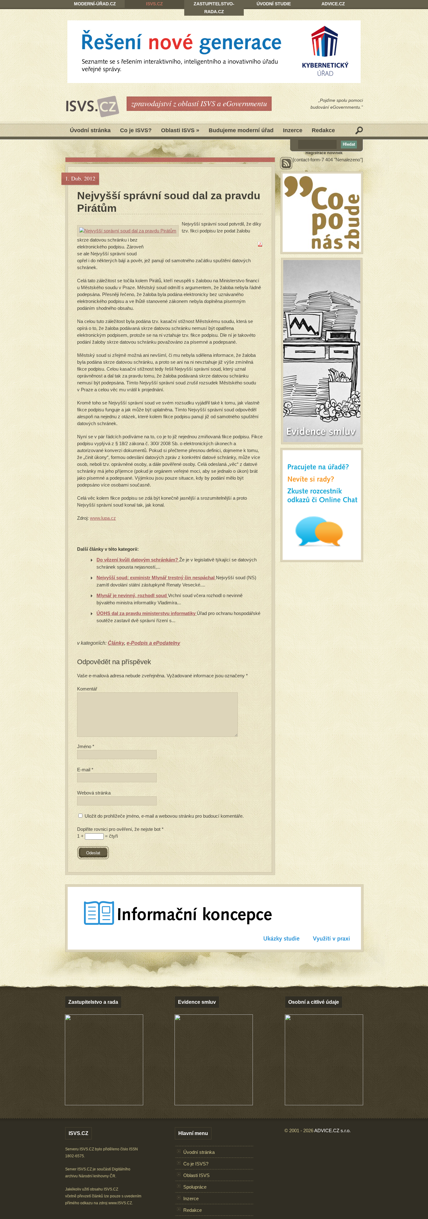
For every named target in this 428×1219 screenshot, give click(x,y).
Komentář (87, 688)
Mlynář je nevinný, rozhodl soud (132, 595)
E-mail (85, 769)
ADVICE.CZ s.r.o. (332, 1130)
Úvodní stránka (90, 130)
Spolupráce (194, 1187)
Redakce (323, 130)
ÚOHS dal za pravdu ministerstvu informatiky (147, 613)
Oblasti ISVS (180, 130)
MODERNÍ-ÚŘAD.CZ (95, 3)
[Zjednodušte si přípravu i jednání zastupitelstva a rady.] (104, 1104)
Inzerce (292, 130)
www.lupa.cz (103, 518)
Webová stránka (94, 792)
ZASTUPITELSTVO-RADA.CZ (214, 7)
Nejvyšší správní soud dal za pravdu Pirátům (168, 202)
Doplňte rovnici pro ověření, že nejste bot (120, 829)
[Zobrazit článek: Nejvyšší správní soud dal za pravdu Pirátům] (127, 230)
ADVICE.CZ (333, 3)
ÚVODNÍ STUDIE (274, 3)
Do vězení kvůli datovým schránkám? (138, 559)
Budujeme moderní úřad (241, 130)
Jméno (85, 746)
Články (116, 643)
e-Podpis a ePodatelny (153, 643)
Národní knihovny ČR (97, 1176)
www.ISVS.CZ (120, 1203)
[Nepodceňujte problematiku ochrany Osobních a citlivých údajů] (324, 1103)
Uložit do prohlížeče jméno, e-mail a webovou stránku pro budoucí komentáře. (164, 816)
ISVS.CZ (154, 3)
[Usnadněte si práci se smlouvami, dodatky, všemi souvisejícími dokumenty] (214, 1103)
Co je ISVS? (136, 130)
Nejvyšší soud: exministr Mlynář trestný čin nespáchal (156, 577)
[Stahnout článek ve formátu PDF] (260, 244)
